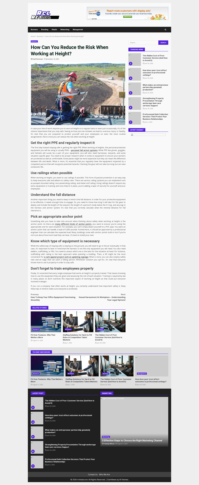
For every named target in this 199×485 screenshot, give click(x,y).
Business (34, 29)
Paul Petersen (37, 59)
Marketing (106, 437)
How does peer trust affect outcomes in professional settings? (134, 74)
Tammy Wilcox (109, 444)
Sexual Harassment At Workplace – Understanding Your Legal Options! (102, 297)
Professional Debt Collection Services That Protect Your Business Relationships (134, 118)
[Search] (165, 29)
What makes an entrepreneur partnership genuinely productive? (134, 89)
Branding (44, 29)
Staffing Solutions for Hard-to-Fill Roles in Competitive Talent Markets (78, 321)
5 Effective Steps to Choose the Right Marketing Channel (134, 422)
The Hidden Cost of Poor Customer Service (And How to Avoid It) (110, 321)
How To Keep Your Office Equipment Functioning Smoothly (53, 297)
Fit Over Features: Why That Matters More (46, 321)
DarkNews (111, 479)
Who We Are (104, 474)
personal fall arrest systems (84, 150)
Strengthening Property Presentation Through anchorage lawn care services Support (134, 103)
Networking (64, 29)
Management (78, 29)
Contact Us (93, 474)
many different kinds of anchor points (73, 224)
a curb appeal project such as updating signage (66, 257)
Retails (54, 29)
